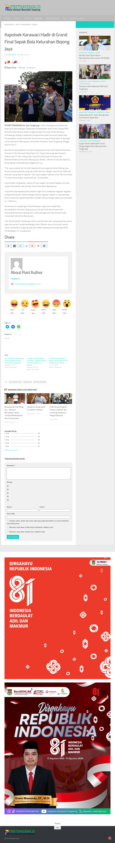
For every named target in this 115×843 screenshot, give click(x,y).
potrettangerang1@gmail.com (28, 284)
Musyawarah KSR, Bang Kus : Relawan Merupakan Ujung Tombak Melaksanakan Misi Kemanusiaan (13, 412)
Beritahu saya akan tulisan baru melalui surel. (27, 532)
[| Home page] (22, 7)
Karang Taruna (27, 382)
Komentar (11, 465)
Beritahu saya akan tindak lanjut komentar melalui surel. (31, 527)
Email (42, 507)
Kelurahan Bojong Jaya (40, 382)
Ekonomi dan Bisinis (77, 18)
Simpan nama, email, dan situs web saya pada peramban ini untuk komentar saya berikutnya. (38, 522)
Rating (10, 482)
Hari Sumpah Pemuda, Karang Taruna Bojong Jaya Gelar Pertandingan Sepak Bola (14, 360)
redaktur (12, 55)
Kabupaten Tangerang (87, 112)
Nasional (7, 18)
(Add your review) (10, 450)
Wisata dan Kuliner (53, 18)
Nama (9, 507)
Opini (65, 18)
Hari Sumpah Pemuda (15, 382)
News (34, 24)
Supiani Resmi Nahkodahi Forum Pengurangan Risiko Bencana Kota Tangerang (92, 146)
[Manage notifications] (110, 838)
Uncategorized (84, 84)
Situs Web (11, 514)
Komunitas (39, 18)
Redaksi (57, 823)
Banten (17, 18)
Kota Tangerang (23, 24)
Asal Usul (27, 18)
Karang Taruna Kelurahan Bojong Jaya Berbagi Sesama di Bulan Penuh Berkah (58, 360)
